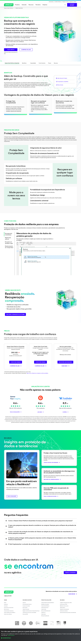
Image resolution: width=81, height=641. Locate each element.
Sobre (5, 602)
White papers (62, 607)
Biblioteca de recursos (64, 606)
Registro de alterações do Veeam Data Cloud (31, 611)
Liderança (6, 604)
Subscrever (71, 594)
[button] (40, 638)
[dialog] (40, 635)
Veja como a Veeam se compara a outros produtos (37, 373)
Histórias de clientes (64, 611)
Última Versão (60, 85)
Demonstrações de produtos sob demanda (68, 612)
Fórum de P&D (25, 614)
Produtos (17, 5)
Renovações (25, 607)
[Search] (65, 5)
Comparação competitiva (62, 81)
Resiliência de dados (45, 604)
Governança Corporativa (8, 607)
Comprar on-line (65, 1)
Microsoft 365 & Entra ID (45, 611)
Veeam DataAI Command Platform (47, 602)
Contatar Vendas (57, 1)
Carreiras (6, 606)
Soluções (24, 5)
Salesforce (43, 612)
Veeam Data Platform (45, 606)
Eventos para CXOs (63, 604)
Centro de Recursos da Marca (9, 612)
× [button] (79, 629)
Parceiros (38, 5)
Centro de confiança (8, 614)
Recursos (31, 5)
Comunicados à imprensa (8, 611)
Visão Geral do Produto (62, 78)
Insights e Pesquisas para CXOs (66, 602)
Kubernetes (43, 614)
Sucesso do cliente (26, 606)
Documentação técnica (27, 604)
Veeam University (26, 609)
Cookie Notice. (11, 635)
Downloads (51, 1)
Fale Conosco (6, 609)
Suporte (71, 1)
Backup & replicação (45, 616)
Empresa (45, 5)
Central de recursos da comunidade (29, 612)
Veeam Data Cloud (44, 607)
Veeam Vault (43, 609)
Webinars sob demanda (64, 609)
